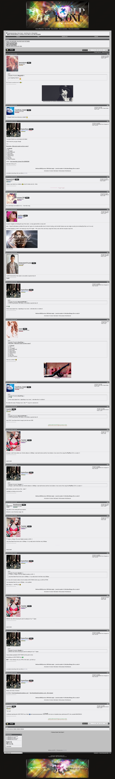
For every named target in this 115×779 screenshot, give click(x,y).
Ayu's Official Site (40, 28)
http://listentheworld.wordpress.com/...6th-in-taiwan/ (41, 693)
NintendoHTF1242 (25, 263)
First (89, 50)
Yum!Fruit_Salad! (20, 110)
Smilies (7, 742)
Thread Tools (97, 52)
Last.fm (7, 549)
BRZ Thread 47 (56, 170)
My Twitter (51, 170)
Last (106, 50)
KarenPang (25, 129)
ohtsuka (14, 728)
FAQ (38, 36)
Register (18, 36)
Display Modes (105, 52)
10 (98, 50)
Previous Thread (55, 732)
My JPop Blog (46, 170)
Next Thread (61, 732)
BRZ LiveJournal (62, 170)
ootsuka (18, 728)
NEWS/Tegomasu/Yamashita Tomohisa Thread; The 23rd (63, 101)
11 (100, 50)
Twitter (47, 101)
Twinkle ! (24, 440)
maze (21, 329)
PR (59, 378)
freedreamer (17, 504)
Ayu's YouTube (54, 28)
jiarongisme (23, 62)
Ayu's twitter (47, 28)
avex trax (11, 728)
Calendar (96, 36)
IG (55, 378)
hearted (8, 409)
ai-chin (7, 728)
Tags (7, 726)
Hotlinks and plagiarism (11, 42)
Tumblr (7, 278)
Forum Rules (8, 746)
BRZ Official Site (68, 170)
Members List (64, 36)
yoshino (20, 215)
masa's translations (63, 28)
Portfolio (44, 101)
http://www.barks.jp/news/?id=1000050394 (19, 161)
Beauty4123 (10, 179)
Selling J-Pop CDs (51, 101)
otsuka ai (22, 728)
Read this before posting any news (14, 46)
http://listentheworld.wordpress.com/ (20, 693)
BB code (7, 741)
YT (57, 378)
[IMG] (7, 743)
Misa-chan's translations (73, 28)
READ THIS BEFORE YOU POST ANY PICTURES (18, 41)
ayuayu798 (21, 197)
